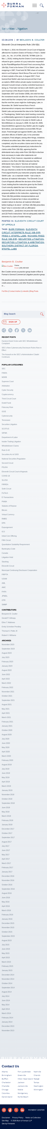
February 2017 (7, 867)
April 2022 (6, 679)
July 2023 (5, 657)
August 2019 (7, 765)
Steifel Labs (9, 249)
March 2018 (6, 816)
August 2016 (7, 893)
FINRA (4, 373)
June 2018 (6, 807)
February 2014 (7, 1018)
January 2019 (7, 790)
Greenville (22, 1075)
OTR (3, 600)
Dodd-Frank (6, 403)
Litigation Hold (7, 557)
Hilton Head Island (25, 1079)
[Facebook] (10, 1110)
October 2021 (7, 696)
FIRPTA (5, 574)
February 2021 (7, 722)
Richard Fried (36, 236)
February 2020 (7, 760)
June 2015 (6, 949)
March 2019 (6, 786)
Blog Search (10, 314)
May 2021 (5, 709)
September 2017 (8, 837)
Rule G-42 (6, 450)
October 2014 (7, 983)
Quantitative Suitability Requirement (16, 544)
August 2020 (7, 734)
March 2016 (6, 910)
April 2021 (6, 713)
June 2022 (6, 674)
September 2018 (8, 803)
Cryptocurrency (8, 394)
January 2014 (7, 1022)
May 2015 (5, 953)
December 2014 (8, 975)
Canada (5, 553)
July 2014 (5, 996)
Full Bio (5, 291)
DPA (3, 523)
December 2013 (8, 1026)
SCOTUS (5, 429)
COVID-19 (6, 476)
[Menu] (34, 6)
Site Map (5, 1121)
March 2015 (6, 962)
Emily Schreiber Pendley (11, 627)
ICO (3, 532)
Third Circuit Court (9, 399)
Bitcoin (4, 510)
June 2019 (6, 773)
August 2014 (7, 992)
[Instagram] (4, 1110)
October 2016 (7, 885)
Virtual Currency (8, 514)
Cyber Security (7, 390)
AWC (4, 587)
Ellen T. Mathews (8, 622)
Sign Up (13, 322)
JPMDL (5, 596)
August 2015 (7, 940)
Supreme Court (8, 381)
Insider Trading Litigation (11, 441)
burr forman (16, 229)
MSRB (4, 377)
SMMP (4, 604)
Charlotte (5, 1086)
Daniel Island (7, 1097)
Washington (38, 1086)
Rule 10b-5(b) (9, 239)
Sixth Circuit (6, 489)
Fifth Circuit (6, 540)
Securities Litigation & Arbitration (23, 242)
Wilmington (38, 1090)
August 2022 (7, 670)
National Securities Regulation (13, 459)
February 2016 (7, 915)
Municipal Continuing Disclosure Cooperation (19, 570)
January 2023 (7, 666)
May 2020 (5, 747)
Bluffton (5, 1079)
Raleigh (37, 1079)
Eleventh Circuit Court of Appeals (14, 472)
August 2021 (7, 704)
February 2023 (7, 662)
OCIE (4, 411)
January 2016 (7, 919)
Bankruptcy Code (8, 549)
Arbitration (6, 386)
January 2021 (7, 726)
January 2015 (7, 970)
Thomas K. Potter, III (9, 631)
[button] (4, 332)
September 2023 (8, 649)
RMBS (4, 519)
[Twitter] (16, 1110)
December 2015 (8, 923)
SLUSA (5, 480)
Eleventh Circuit (8, 566)
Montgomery (23, 1093)
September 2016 (8, 889)
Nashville (37, 1072)
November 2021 (8, 692)
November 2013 (8, 1030)
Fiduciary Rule (7, 407)
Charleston (6, 1082)
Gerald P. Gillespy (9, 618)
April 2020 (6, 752)
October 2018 (7, 799)
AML (3, 583)
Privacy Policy (17, 1118)
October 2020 (7, 730)
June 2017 (6, 850)
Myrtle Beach (23, 1097)
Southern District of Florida (20, 246)
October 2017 (7, 833)
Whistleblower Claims (10, 446)
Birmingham (7, 1075)
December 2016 (8, 876)
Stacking (5, 562)
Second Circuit (7, 463)
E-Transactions (7, 497)
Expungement (7, 527)
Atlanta (5, 1072)
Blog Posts (34, 291)
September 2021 (8, 700)
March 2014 (6, 1013)
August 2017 (7, 842)
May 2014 (5, 1005)
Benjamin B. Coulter (32, 40)
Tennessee (6, 420)
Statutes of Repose (9, 506)
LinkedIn (25, 291)
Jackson (21, 1082)
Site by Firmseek (8, 1124)
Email (16, 268)
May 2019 (5, 777)
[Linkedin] (22, 1110)
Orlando (37, 1075)
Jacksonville (23, 1086)
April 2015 (6, 957)
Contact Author (15, 291)
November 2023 (8, 644)
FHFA (4, 592)
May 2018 (5, 812)
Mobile (20, 1090)
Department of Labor (10, 437)
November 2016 (8, 880)
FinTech (5, 493)
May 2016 (5, 902)
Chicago (5, 1090)
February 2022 (7, 687)
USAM (4, 579)
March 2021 (6, 717)
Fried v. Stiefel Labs (14, 236)
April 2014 (6, 1009)
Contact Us (10, 1066)
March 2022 (6, 683)
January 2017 (7, 872)
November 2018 (8, 794)
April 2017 (6, 859)
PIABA (4, 501)
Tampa (36, 1082)
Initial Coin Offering (9, 536)
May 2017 (5, 855)
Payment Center (36, 1110)
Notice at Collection (33, 1118)
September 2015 (8, 936)
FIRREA (5, 484)
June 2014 (6, 1000)
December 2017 (8, 829)
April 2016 (6, 906)
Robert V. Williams (9, 635)
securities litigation (31, 239)
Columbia (6, 1093)
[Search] (42, 5)
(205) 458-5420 (24, 268)
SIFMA (4, 433)
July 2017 (5, 846)
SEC (3, 369)
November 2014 (8, 979)
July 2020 (5, 739)
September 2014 (8, 988)
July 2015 (5, 945)
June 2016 (6, 897)
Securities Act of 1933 (10, 454)
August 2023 (7, 653)
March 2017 (6, 863)
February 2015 (7, 966)
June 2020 (6, 743)
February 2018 (7, 820)
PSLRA (5, 467)
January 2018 (7, 825)
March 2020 (6, 756)
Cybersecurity (7, 416)
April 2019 (6, 782)
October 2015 (7, 932)
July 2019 (5, 769)
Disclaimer (6, 1118)
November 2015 (8, 927)
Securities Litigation (9, 424)
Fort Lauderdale (24, 1072)
